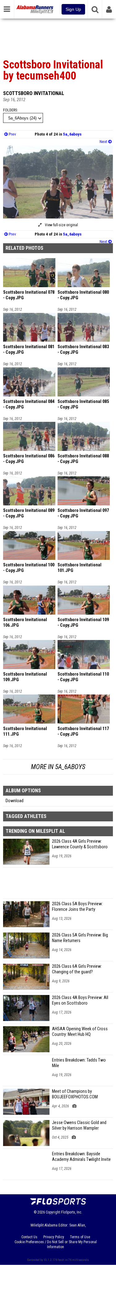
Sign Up (73, 9)
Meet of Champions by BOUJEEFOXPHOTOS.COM (75, 1094)
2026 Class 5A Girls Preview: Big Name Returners (80, 937)
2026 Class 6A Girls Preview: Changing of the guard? (77, 969)
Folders (10, 110)
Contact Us (29, 1237)
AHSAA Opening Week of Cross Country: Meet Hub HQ (80, 1031)
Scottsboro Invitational (33, 93)
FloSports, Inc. (71, 1212)
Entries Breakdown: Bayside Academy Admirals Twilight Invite (81, 1156)
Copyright (53, 1212)
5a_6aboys (72, 134)
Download (15, 800)
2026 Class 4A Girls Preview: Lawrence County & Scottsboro (80, 844)
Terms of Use (80, 1237)
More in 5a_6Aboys (58, 767)
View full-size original (61, 225)
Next (104, 141)
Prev (12, 134)
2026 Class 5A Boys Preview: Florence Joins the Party (77, 906)
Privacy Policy (53, 1237)
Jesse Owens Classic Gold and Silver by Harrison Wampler (79, 1125)
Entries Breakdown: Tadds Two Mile (79, 1063)
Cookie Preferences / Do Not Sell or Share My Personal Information (56, 1244)
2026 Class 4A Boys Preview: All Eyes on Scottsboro (80, 1000)
